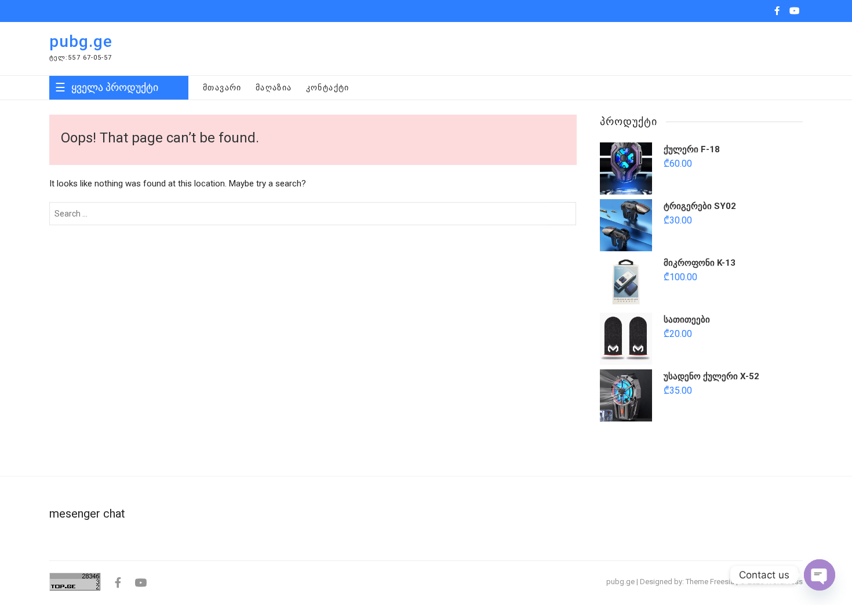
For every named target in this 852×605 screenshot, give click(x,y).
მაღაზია (274, 87)
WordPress (784, 581)
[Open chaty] (819, 575)
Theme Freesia (710, 581)
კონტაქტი (327, 87)
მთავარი (222, 87)
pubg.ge (80, 41)
